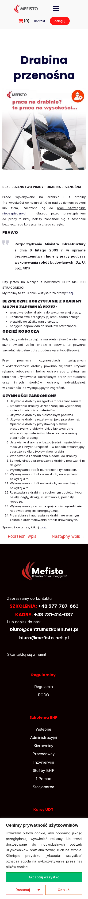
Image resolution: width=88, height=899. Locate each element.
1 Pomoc (43, 778)
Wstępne (43, 729)
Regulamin (43, 686)
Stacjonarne (43, 787)
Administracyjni (43, 737)
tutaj (70, 293)
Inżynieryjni (43, 762)
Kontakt (39, 21)
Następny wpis (68, 536)
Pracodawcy (43, 754)
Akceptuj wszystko (44, 877)
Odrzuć (63, 890)
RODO (43, 695)
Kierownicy (43, 745)
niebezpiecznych (14, 213)
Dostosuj (22, 890)
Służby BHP (43, 770)
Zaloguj (59, 21)
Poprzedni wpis (19, 536)
